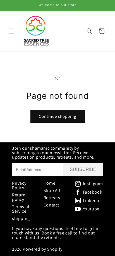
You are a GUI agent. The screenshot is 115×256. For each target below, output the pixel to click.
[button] (11, 31)
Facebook (92, 192)
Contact (51, 205)
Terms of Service (21, 209)
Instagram (93, 184)
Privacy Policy (19, 185)
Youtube (91, 209)
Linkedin (92, 200)
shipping (21, 218)
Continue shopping (57, 116)
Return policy (19, 197)
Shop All (52, 190)
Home (49, 183)
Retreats (52, 198)
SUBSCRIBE (83, 169)
